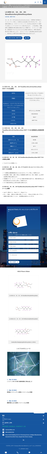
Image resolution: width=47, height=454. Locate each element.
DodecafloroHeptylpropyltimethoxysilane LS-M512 (23, 342)
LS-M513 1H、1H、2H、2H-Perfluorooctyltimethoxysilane (23, 318)
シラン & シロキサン (17, 5)
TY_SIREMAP (22, 448)
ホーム (5, 5)
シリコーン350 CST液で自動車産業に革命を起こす (19, 381)
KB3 (27, 38)
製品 (10, 5)
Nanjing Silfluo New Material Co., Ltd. (23, 445)
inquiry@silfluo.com (10, 429)
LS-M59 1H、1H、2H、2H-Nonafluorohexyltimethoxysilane (16, 6)
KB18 (27, 448)
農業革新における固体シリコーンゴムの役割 (18, 402)
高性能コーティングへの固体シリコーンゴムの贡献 (19, 392)
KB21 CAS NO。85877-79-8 (13, 38)
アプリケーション (6, 419)
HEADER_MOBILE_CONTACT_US (14, 426)
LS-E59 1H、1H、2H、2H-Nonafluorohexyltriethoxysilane (23, 295)
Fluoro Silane (27, 5)
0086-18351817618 (9, 432)
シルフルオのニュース (24, 348)
